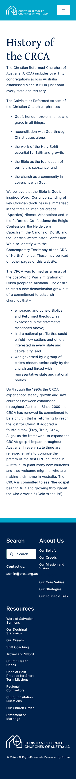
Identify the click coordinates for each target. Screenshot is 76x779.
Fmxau (65, 757)
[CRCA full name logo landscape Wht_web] (27, 7)
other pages (21, 261)
